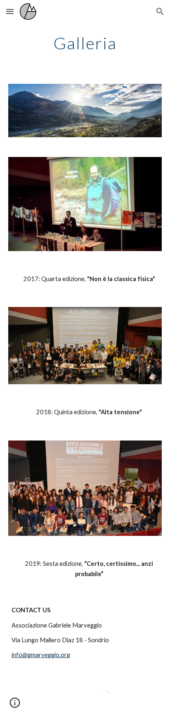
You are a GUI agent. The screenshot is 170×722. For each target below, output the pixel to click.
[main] (85, 43)
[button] (10, 11)
